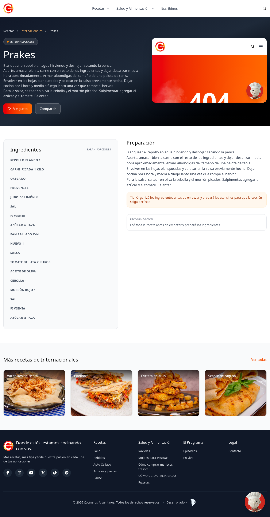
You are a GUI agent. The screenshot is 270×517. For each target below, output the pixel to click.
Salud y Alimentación (133, 8)
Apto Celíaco (102, 464)
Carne (97, 478)
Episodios (190, 451)
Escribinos (169, 8)
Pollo (96, 451)
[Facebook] (7, 473)
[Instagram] (19, 473)
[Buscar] (264, 8)
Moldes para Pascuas (153, 458)
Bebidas (99, 458)
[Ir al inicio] (8, 8)
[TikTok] (55, 473)
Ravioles (144, 451)
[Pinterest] (66, 473)
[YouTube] (31, 473)
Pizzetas (144, 482)
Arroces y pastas (105, 471)
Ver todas (259, 359)
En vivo (188, 458)
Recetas (98, 8)
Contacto (234, 451)
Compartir (48, 108)
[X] (43, 473)
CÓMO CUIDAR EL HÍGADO (157, 476)
